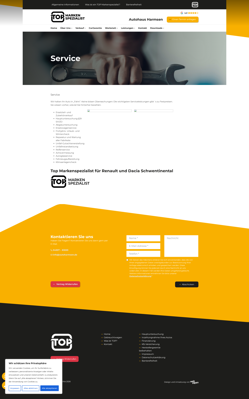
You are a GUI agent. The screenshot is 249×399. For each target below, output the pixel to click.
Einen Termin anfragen (184, 19)
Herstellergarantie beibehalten (149, 349)
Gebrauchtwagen (113, 337)
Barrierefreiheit (134, 4)
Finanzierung (148, 341)
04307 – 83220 (60, 250)
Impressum (148, 354)
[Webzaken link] (194, 382)
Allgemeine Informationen (65, 4)
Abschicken (188, 284)
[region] (33, 376)
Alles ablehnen (31, 388)
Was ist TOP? (110, 341)
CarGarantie (95, 28)
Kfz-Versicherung (151, 344)
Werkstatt (110, 28)
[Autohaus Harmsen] (68, 16)
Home (54, 28)
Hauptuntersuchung (153, 334)
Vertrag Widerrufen (67, 284)
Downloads (156, 28)
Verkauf (79, 28)
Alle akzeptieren (49, 388)
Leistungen (127, 28)
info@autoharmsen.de (65, 255)
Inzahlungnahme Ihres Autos (157, 337)
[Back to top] (244, 394)
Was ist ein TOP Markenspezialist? (102, 4)
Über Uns (65, 28)
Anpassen (14, 388)
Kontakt (142, 28)
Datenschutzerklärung (140, 276)
